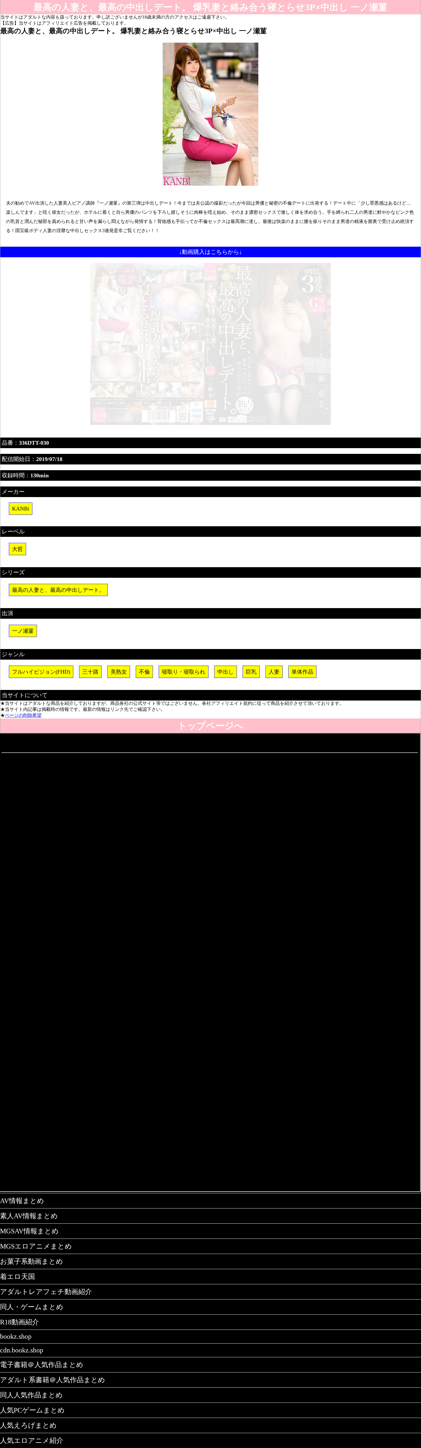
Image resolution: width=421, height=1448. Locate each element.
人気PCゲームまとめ (32, 1410)
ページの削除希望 (23, 715)
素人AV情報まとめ (29, 1216)
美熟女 (119, 672)
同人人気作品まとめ (31, 1395)
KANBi (20, 509)
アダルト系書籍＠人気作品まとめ (52, 1380)
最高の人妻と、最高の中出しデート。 (58, 590)
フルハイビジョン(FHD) (41, 672)
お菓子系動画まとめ (31, 1261)
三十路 (90, 672)
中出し (225, 672)
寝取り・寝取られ (183, 672)
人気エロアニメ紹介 (31, 1440)
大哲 (17, 549)
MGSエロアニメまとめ (36, 1246)
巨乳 (251, 672)
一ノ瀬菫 (23, 631)
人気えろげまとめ (28, 1425)
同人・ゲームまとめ (31, 1307)
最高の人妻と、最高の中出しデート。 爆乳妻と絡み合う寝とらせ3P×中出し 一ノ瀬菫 (210, 7)
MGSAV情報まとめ (29, 1231)
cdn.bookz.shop (21, 1350)
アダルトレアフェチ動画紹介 (46, 1291)
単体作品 (302, 672)
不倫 (144, 672)
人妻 (274, 672)
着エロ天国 (17, 1276)
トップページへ (210, 726)
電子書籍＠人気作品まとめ (41, 1364)
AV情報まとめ (22, 1200)
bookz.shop (16, 1336)
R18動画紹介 (19, 1322)
